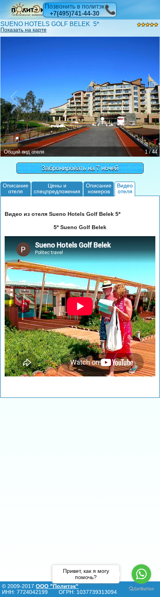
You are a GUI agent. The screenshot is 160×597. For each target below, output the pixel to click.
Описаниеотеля (15, 188)
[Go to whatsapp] (141, 574)
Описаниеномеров (98, 188)
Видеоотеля (125, 188)
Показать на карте (23, 29)
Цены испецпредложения (57, 188)
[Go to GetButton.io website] (141, 589)
